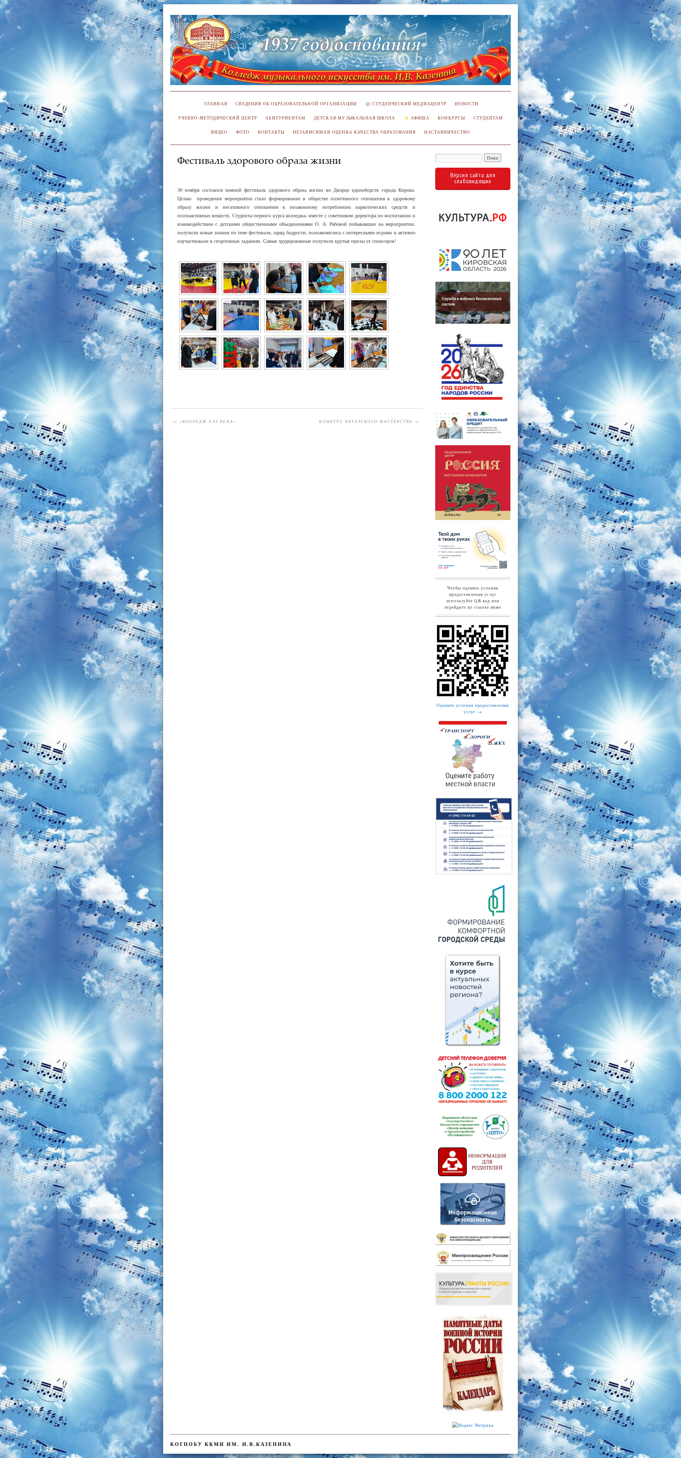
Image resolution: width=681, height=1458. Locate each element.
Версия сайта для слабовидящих (472, 178)
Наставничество (447, 132)
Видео (219, 132)
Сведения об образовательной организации (296, 103)
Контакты (271, 132)
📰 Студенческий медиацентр (406, 103)
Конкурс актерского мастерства (369, 421)
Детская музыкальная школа (354, 118)
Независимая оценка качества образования (354, 132)
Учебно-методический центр (217, 118)
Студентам (488, 118)
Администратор (199, 170)
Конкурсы (451, 118)
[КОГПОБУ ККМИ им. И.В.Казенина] (340, 53)
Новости (466, 103)
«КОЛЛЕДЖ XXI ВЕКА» (204, 421)
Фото (243, 132)
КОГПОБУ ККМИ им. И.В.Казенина (231, 1444)
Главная (214, 103)
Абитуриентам (285, 118)
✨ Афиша (417, 118)
